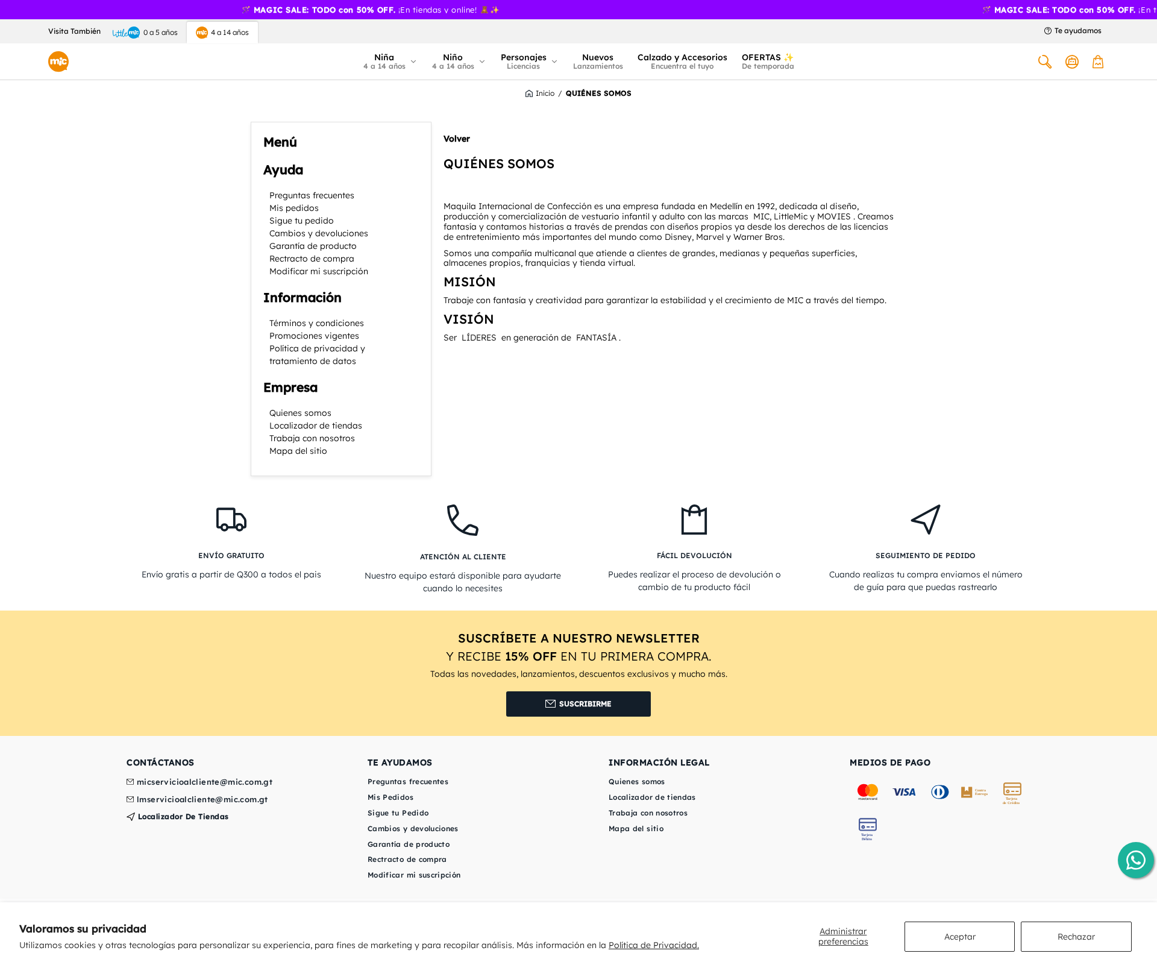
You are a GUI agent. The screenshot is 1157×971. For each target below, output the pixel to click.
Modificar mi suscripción (318, 271)
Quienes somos (300, 412)
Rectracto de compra (311, 258)
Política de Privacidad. (654, 945)
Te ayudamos (1078, 31)
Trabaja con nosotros (312, 438)
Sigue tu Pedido (398, 812)
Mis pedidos (294, 208)
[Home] (58, 61)
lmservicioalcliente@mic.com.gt (202, 800)
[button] (390, 61)
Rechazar (1076, 936)
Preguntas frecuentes (311, 195)
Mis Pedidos (390, 797)
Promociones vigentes (314, 335)
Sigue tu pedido (301, 220)
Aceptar (960, 936)
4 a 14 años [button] (230, 32)
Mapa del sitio (298, 450)
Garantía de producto (313, 245)
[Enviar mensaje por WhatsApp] (1136, 860)
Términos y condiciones (316, 323)
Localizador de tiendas (315, 425)
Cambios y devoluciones (318, 233)
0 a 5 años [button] (160, 32)
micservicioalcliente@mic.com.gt (204, 782)
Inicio (545, 93)
